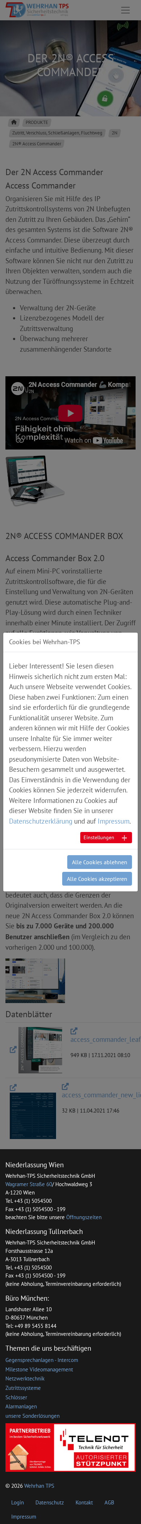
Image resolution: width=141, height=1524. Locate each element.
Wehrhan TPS (39, 1485)
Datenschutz (49, 1502)
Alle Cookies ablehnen (99, 862)
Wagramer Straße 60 (28, 1184)
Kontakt (84, 1502)
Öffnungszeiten (84, 1217)
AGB (109, 1502)
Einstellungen (99, 837)
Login (17, 1502)
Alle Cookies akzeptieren (97, 878)
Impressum (23, 1516)
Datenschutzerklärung (40, 821)
